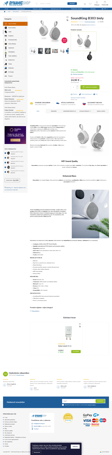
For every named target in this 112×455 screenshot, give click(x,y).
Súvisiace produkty (84, 111)
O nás (6, 417)
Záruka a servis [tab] (101, 111)
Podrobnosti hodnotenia (90, 21)
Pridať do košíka (91, 87)
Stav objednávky (8, 441)
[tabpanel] (90, 56)
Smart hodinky (12, 27)
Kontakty (7, 446)
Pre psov (10, 76)
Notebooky (11, 68)
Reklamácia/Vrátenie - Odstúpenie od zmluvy (15, 437)
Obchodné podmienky (10, 419)
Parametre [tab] (53, 111)
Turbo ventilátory (12, 56)
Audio (10, 31)
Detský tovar (11, 60)
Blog (6, 428)
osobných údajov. (91, 405)
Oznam (6, 444)
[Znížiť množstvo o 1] (77, 88)
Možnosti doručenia (78, 74)
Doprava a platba (9, 430)
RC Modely (11, 72)
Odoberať (100, 401)
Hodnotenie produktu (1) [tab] (69, 111)
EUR (105, 8)
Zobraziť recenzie (20, 375)
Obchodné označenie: (78, 97)
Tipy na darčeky (12, 23)
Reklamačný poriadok (10, 424)
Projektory (10, 36)
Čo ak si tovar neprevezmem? (11, 439)
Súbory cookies (8, 426)
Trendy (10, 64)
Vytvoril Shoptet (105, 452)
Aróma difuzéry (12, 44)
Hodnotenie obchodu (10, 435)
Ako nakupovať (8, 433)
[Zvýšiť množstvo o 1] (77, 86)
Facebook (36, 429)
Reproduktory (35, 311)
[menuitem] (6, 9)
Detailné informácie (90, 25)
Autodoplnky (11, 52)
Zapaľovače (11, 48)
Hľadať (72, 3)
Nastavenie (37, 452)
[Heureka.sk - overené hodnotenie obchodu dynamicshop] (68, 418)
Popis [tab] (38, 111)
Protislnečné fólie (12, 40)
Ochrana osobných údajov (11, 422)
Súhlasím (75, 446)
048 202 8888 (37, 426)
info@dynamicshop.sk (39, 423)
